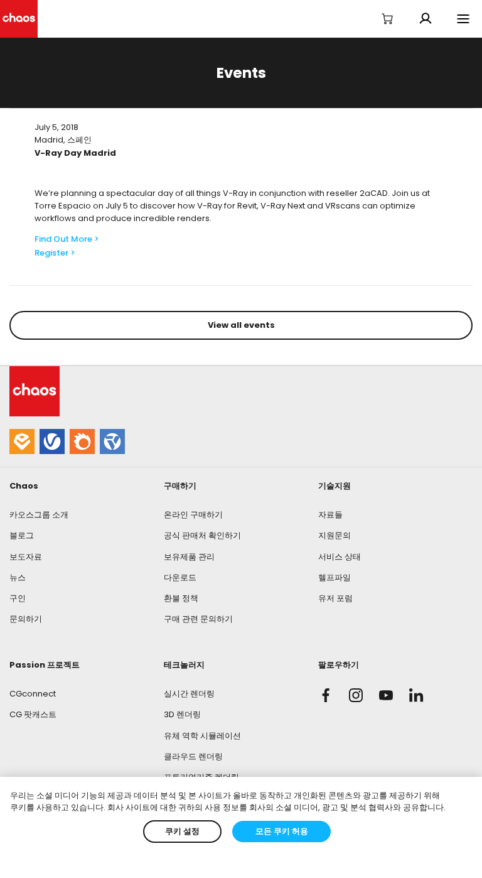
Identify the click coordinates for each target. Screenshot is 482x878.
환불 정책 (181, 598)
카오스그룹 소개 (38, 515)
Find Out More (63, 239)
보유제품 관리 (189, 557)
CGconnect (32, 694)
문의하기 (25, 619)
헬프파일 (334, 577)
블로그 (21, 535)
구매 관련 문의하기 (198, 619)
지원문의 (334, 535)
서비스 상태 (339, 557)
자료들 (330, 515)
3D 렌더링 (182, 714)
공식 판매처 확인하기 (202, 535)
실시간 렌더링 (189, 694)
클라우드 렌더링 (193, 756)
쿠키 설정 (182, 831)
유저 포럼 (335, 598)
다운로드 (180, 577)
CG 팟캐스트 (32, 714)
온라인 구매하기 (193, 515)
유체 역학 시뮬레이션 (202, 736)
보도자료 (25, 557)
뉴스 (17, 577)
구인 (17, 598)
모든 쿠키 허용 (281, 831)
